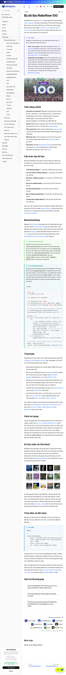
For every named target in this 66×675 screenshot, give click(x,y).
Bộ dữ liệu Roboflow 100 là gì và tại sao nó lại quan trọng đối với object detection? (42, 587)
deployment (28, 409)
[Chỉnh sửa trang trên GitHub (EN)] (62, 12)
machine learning (39, 227)
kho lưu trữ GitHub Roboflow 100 (46, 423)
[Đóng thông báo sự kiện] (2, 2)
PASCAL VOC (52, 377)
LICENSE (35, 53)
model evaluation (53, 139)
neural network (58, 388)
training (35, 147)
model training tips (35, 396)
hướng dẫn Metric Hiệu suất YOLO (34, 236)
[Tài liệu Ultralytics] (11, 6)
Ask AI (59, 669)
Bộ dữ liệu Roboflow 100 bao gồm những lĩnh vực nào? (42, 595)
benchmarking (34, 224)
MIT (27, 12)
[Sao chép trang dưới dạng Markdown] (59, 12)
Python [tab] (29, 286)
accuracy (33, 231)
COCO (42, 377)
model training (49, 407)
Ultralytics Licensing (34, 72)
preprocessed (57, 129)
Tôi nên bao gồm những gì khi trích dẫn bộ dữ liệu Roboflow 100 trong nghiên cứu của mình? (42, 604)
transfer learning (50, 398)
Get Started (11, 667)
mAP (49, 149)
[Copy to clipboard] (59, 292)
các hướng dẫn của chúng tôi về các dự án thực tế (46, 405)
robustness (49, 372)
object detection (29, 23)
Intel (41, 20)
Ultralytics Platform (36, 407)
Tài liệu (29, 6)
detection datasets (48, 572)
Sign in (11, 671)
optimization (37, 390)
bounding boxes (44, 145)
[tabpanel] (44, 318)
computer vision (45, 28)
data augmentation (41, 458)
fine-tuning (38, 398)
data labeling (53, 126)
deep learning (41, 360)
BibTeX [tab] (29, 530)
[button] (11, 21)
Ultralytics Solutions (30, 213)
